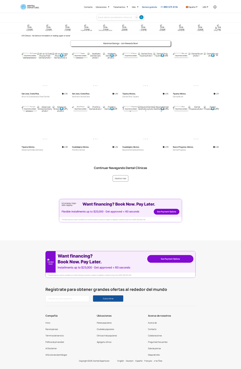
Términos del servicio (54, 335)
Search (141, 17)
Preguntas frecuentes (157, 342)
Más (134, 7)
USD (204, 7)
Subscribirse (108, 298)
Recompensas (51, 329)
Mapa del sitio (154, 354)
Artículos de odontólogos (56, 354)
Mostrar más (120, 178)
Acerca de (152, 322)
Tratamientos (119, 7)
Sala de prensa (154, 348)
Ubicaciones (101, 7)
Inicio (47, 322)
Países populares (104, 322)
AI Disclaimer (51, 348)
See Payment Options (166, 211)
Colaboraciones (155, 335)
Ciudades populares (105, 329)
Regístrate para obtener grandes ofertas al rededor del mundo (106, 289)
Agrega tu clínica (104, 342)
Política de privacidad (54, 342)
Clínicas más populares (107, 335)
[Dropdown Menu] (109, 7)
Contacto (88, 7)
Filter (137, 17)
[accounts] (216, 7)
